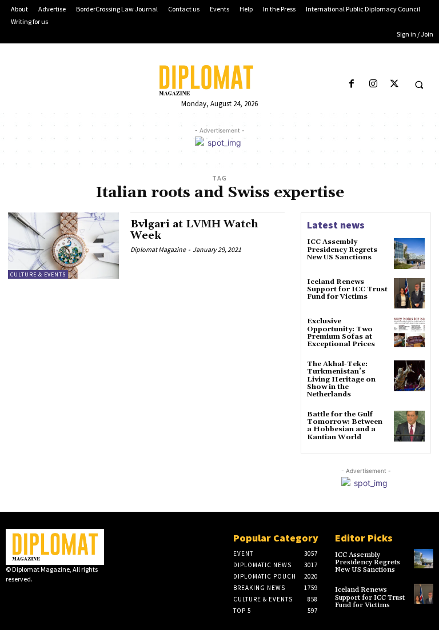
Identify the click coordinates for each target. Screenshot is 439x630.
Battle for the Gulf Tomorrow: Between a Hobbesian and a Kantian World (344, 426)
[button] (419, 84)
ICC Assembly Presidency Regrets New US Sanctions (342, 249)
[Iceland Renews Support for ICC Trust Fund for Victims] (409, 293)
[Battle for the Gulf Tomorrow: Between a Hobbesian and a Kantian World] (409, 426)
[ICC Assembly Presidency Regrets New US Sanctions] (409, 253)
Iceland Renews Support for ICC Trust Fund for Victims (347, 289)
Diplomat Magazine (158, 249)
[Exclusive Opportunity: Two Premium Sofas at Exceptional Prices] (409, 333)
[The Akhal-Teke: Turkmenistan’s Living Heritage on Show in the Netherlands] (409, 375)
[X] (394, 84)
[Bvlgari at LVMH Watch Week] (63, 245)
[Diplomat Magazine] (219, 80)
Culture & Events (38, 274)
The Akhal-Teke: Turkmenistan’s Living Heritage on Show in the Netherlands (341, 379)
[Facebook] (352, 84)
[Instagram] (373, 84)
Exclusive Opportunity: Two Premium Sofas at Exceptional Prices (341, 332)
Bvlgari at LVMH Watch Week (194, 230)
